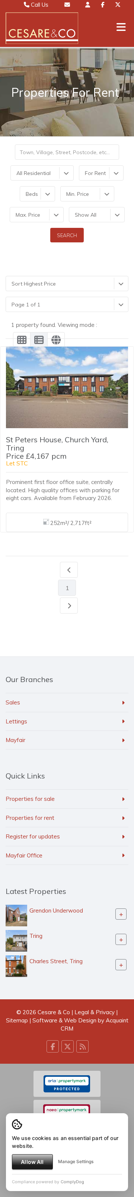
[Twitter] (118, 4)
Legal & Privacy (94, 1012)
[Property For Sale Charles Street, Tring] (16, 965)
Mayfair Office (24, 855)
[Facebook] (102, 4)
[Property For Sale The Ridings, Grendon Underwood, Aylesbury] (16, 915)
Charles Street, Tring (56, 961)
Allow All (32, 1162)
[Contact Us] (87, 4)
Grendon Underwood (56, 910)
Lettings (16, 721)
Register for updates (33, 836)
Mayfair (15, 740)
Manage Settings (75, 1161)
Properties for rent (30, 817)
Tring (35, 935)
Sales (13, 702)
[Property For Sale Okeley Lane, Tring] (16, 940)
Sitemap (17, 1020)
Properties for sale (30, 798)
